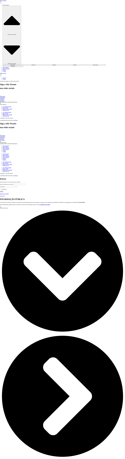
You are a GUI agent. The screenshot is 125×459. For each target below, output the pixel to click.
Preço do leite (5, 107)
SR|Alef (16, 120)
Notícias (4, 150)
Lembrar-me (4, 189)
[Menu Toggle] (0, 2)
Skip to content (3, 0)
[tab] (13, 65)
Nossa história (5, 147)
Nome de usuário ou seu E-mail (6, 184)
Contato (4, 151)
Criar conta (2, 196)
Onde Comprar (6, 149)
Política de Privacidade (7, 109)
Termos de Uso (6, 110)
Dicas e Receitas (6, 148)
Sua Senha (2, 186)
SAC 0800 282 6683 (7, 106)
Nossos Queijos (6, 145)
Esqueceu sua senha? (4, 193)
